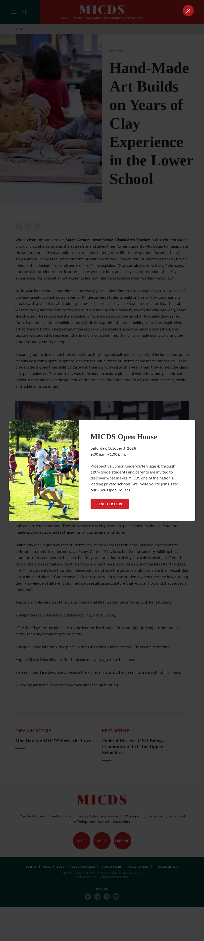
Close (188, 10)
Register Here (110, 504)
